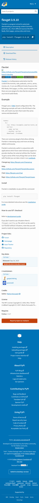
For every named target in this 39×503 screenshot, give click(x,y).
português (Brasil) (10, 483)
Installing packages (18, 347)
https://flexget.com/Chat (14, 173)
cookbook (31, 158)
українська (20, 483)
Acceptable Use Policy (18, 428)
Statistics (19, 376)
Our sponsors (19, 381)
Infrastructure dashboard (18, 373)
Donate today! (19, 448)
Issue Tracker (8, 244)
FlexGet (4, 81)
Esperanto (35, 485)
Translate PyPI (19, 399)
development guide (14, 216)
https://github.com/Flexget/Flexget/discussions (18, 169)
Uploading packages (19, 350)
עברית (29, 485)
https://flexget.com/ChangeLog (21, 162)
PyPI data (5, 257)
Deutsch (34, 483)
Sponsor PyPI (19, 402)
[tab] (19, 47)
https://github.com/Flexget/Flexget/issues (20, 177)
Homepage (8, 241)
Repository (8, 248)
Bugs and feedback (19, 394)
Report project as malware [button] (19, 320)
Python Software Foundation (21, 459)
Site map (19, 462)
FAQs (19, 358)
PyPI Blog (18, 370)
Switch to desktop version (19, 472)
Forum (6, 237)
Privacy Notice (19, 426)
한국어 (21, 487)
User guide (18, 353)
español (18, 481)
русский (22, 485)
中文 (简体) (7, 485)
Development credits (18, 405)
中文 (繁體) (15, 485)
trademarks (17, 454)
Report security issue (19, 420)
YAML (13, 106)
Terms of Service (18, 417)
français (25, 481)
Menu (32, 4)
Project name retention (19, 355)
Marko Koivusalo (12, 294)
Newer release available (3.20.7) (14, 264)
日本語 (31, 481)
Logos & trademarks (19, 379)
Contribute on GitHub (18, 397)
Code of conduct (18, 423)
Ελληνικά (27, 483)
